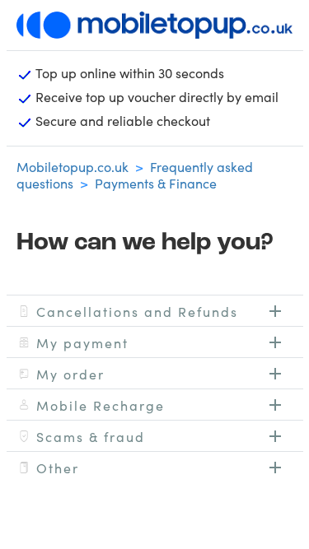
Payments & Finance (156, 183)
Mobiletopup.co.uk (72, 166)
